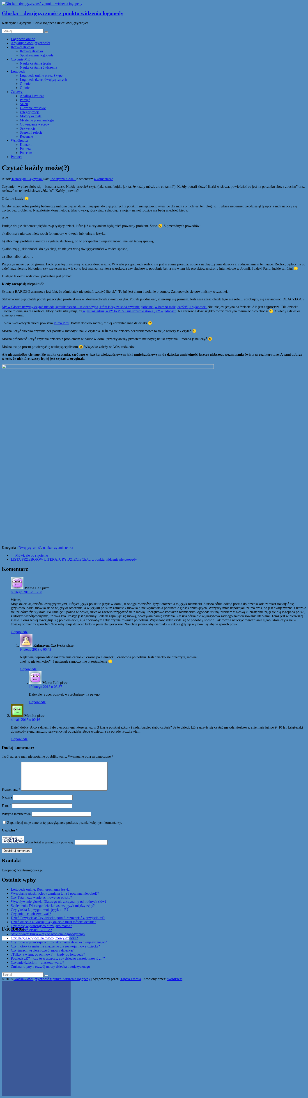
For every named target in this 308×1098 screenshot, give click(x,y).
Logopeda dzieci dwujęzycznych (43, 79)
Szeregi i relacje (31, 132)
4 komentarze (103, 179)
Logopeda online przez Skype (41, 75)
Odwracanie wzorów (35, 124)
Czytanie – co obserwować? (31, 914)
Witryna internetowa (16, 814)
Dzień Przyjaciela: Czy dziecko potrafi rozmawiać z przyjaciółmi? (58, 918)
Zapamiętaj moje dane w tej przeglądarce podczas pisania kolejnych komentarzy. (64, 822)
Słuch (24, 104)
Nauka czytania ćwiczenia (38, 67)
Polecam (26, 153)
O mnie (25, 84)
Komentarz (11, 789)
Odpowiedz (19, 632)
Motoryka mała (30, 116)
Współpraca (19, 140)
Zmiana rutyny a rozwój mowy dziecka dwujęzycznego (50, 966)
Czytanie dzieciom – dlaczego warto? (37, 962)
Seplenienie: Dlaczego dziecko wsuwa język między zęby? (53, 906)
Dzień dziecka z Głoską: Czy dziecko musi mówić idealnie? (53, 922)
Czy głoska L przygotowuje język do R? (39, 910)
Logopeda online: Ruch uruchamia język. (40, 889)
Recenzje (26, 136)
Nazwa (7, 797)
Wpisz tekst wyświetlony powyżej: (49, 842)
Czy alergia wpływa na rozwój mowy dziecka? (44, 938)
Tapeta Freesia (130, 979)
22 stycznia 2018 (63, 179)
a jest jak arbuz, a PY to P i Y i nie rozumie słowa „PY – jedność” (129, 311)
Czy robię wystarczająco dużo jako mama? (41, 926)
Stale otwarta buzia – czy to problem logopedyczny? (48, 934)
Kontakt (25, 144)
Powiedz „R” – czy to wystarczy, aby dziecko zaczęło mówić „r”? (58, 958)
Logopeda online (23, 39)
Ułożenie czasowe (33, 108)
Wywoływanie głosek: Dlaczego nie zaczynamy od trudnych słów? (58, 901)
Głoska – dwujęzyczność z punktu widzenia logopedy (62, 13)
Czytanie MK (20, 59)
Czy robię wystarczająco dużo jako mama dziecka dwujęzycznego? (59, 942)
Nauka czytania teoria (35, 63)
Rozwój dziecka (22, 47)
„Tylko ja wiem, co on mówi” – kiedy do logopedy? (48, 954)
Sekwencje (27, 128)
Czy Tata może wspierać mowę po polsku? (41, 897)
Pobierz (25, 149)
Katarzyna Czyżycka (27, 179)
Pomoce (16, 157)
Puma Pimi (61, 323)
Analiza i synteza (32, 96)
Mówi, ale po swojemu (29, 555)
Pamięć (25, 100)
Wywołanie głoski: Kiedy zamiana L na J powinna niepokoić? (55, 893)
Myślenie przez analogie (37, 120)
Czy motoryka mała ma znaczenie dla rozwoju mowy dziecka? (55, 946)
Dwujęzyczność (29, 548)
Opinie (25, 88)
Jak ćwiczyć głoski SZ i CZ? (31, 930)
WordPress (174, 979)
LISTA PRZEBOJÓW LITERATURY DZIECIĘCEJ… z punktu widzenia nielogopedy (76, 559)
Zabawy (17, 92)
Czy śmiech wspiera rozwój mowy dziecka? (42, 950)
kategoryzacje (29, 112)
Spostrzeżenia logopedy (37, 55)
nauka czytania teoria (58, 548)
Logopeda (18, 71)
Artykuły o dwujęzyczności (30, 43)
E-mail (6, 806)
